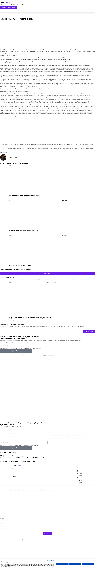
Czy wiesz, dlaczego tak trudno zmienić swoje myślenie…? (31, 318)
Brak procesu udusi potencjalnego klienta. (25, 196)
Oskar (5, 2)
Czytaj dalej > (12, 320)
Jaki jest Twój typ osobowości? (21, 265)
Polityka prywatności (50, 560)
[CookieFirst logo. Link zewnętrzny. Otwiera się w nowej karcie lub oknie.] (1, 561)
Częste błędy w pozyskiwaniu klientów (23, 230)
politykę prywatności (10, 348)
